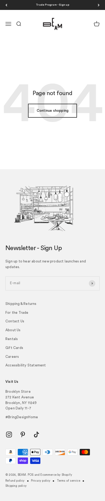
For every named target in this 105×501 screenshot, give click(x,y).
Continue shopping (52, 110)
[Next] (99, 5)
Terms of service (68, 480)
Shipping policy (16, 485)
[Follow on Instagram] (9, 434)
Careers (12, 356)
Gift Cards (14, 347)
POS (31, 474)
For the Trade (17, 312)
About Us (13, 330)
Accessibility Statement (25, 365)
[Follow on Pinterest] (22, 434)
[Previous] (6, 5)
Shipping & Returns (21, 303)
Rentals (11, 339)
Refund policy (15, 480)
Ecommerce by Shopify (56, 474)
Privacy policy (41, 480)
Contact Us (14, 321)
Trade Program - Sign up (52, 4)
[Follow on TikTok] (36, 434)
